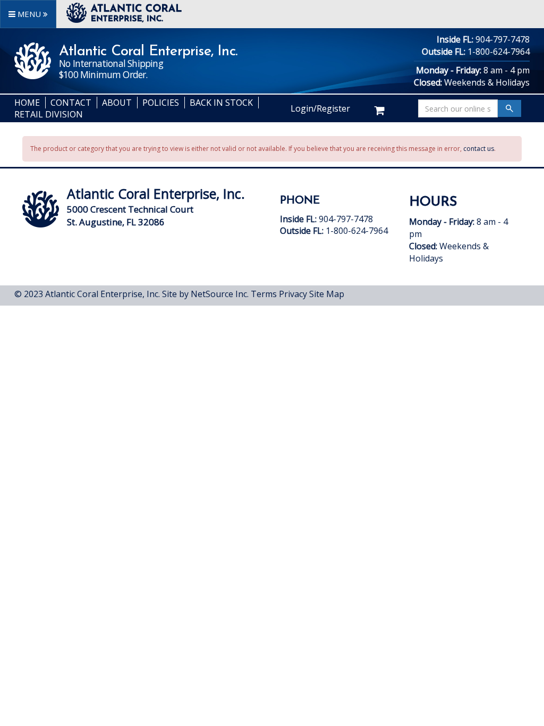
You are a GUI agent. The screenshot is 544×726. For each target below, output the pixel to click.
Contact (70, 102)
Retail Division (48, 114)
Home (27, 102)
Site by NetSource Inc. (205, 294)
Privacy (293, 294)
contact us (478, 148)
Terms (264, 294)
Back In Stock (221, 102)
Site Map (326, 294)
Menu (29, 14)
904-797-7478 (502, 39)
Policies (160, 102)
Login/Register (320, 108)
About (117, 102)
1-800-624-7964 (499, 51)
